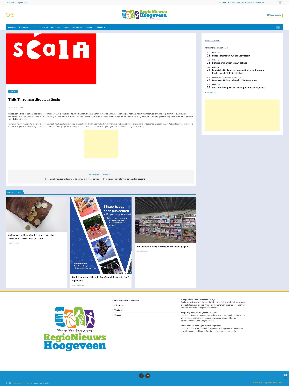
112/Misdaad (78, 27)
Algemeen (12, 27)
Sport (36, 27)
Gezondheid (56, 27)
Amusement (23, 27)
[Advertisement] (101, 144)
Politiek (45, 27)
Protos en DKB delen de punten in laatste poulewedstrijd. (242, 2)
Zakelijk (89, 27)
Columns (99, 27)
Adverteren (119, 305)
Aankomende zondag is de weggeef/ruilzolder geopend (163, 246)
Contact (117, 315)
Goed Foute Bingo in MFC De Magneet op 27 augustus (238, 87)
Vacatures (118, 310)
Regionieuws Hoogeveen (21, 383)
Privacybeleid (257, 382)
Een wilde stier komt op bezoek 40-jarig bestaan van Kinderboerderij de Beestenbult (238, 71)
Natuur (67, 27)
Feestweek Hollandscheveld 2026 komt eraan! (235, 80)
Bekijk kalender (211, 92)
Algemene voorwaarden (273, 382)
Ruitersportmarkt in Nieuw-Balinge (229, 62)
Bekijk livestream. (212, 40)
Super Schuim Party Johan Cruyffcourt (231, 55)
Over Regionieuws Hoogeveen (126, 300)
